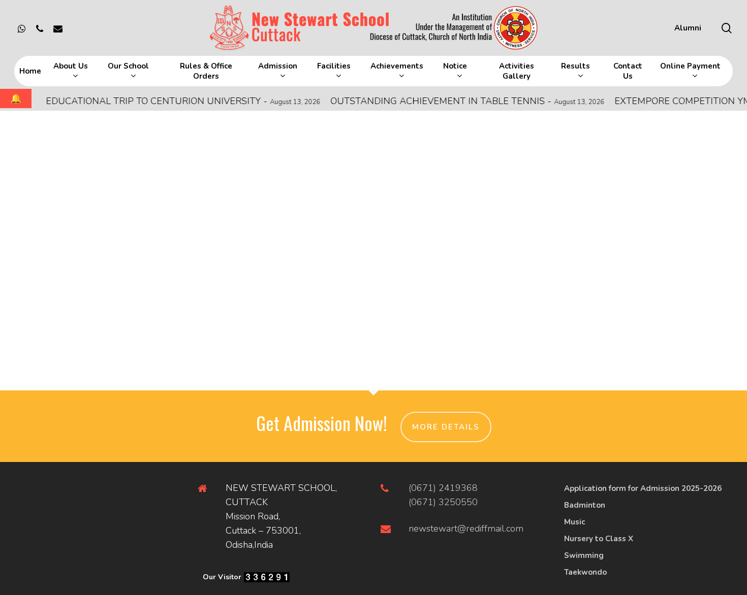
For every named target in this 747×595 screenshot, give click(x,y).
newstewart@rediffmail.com (466, 528)
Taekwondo (585, 572)
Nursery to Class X (598, 539)
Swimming (584, 555)
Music (574, 522)
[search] (727, 28)
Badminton (584, 505)
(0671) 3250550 (443, 502)
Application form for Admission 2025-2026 (643, 488)
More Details (446, 427)
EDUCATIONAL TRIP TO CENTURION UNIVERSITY (173, 101)
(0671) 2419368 (443, 488)
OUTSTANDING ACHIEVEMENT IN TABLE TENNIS (458, 101)
